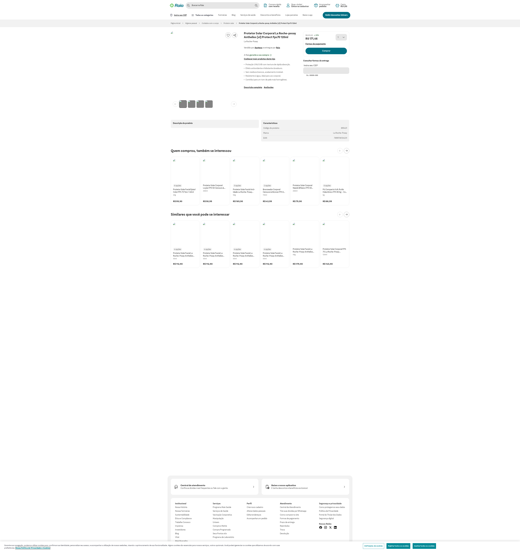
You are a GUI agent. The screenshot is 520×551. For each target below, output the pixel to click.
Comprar (326, 51)
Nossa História (181, 507)
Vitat (177, 537)
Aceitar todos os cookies (424, 546)
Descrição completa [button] (253, 87)
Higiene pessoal (191, 23)
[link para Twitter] (330, 528)
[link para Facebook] (320, 528)
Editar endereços (254, 515)
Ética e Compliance (183, 518)
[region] (260, 546)
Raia (278, 48)
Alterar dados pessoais (256, 511)
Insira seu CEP (311, 65)
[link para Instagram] (325, 528)
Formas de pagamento (289, 518)
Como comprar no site (289, 515)
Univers (216, 522)
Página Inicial (175, 23)
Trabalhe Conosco (182, 522)
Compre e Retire (220, 526)
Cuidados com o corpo (210, 23)
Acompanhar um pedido (257, 518)
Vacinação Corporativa (222, 515)
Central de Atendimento (290, 507)
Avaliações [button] (269, 87)
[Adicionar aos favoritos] (228, 35)
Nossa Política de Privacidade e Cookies (33, 548)
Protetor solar (229, 23)
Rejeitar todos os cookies (398, 546)
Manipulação (218, 518)
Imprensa (179, 526)
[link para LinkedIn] (335, 528)
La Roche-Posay (340, 133)
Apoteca (258, 48)
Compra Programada (221, 530)
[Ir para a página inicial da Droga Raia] (176, 5)
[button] (204, 65)
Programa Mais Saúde (222, 507)
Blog (177, 533)
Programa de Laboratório (223, 537)
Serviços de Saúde (220, 511)
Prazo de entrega (287, 522)
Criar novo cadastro (255, 507)
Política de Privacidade (328, 511)
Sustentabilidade (182, 515)
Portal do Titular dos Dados (330, 515)
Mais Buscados (181, 541)
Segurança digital (326, 518)
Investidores (180, 530)
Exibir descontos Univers (336, 15)
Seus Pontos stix (220, 533)
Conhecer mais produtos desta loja (259, 59)
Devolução (284, 533)
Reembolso (285, 526)
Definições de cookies (373, 546)
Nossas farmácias (182, 511)
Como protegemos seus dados (332, 507)
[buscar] (256, 5)
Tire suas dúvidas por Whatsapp (293, 511)
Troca (282, 530)
